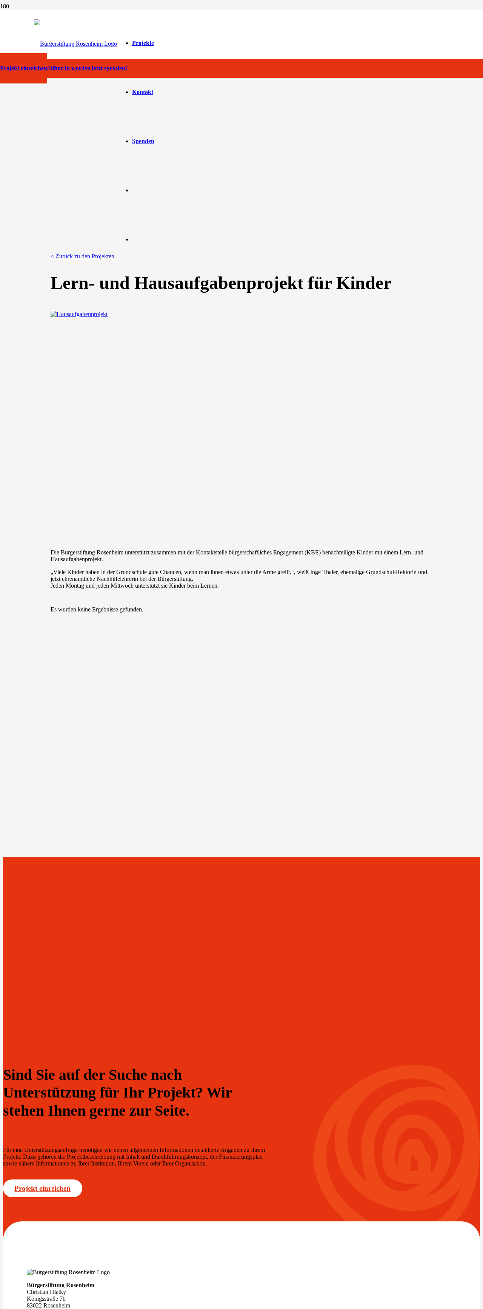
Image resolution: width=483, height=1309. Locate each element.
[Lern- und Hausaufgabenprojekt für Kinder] (79, 314)
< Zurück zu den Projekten (82, 256)
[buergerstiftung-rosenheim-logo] (75, 43)
